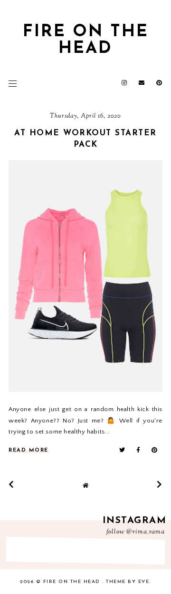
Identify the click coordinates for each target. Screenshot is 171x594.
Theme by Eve (127, 581)
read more (28, 450)
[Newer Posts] (11, 484)
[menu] (13, 83)
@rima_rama (145, 532)
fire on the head (86, 40)
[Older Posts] (159, 484)
